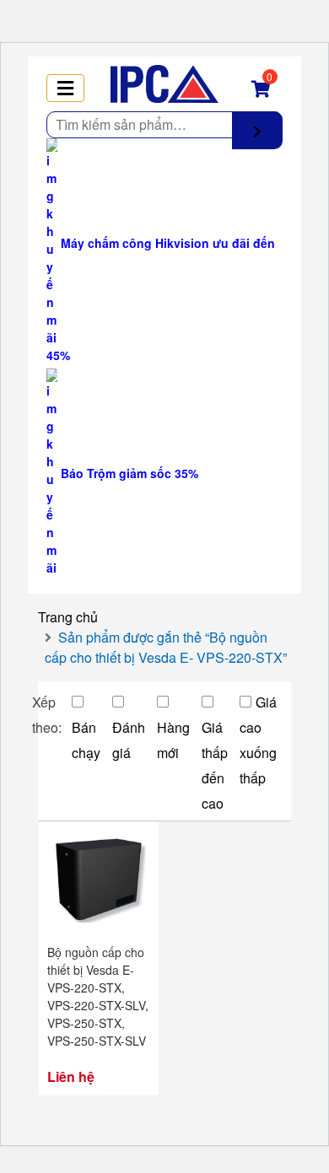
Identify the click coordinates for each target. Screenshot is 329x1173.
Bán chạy (86, 740)
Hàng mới (173, 740)
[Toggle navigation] (65, 88)
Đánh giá (128, 740)
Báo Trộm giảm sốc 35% (127, 473)
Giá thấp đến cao (215, 765)
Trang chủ (68, 617)
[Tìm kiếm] (257, 130)
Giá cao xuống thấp (258, 740)
